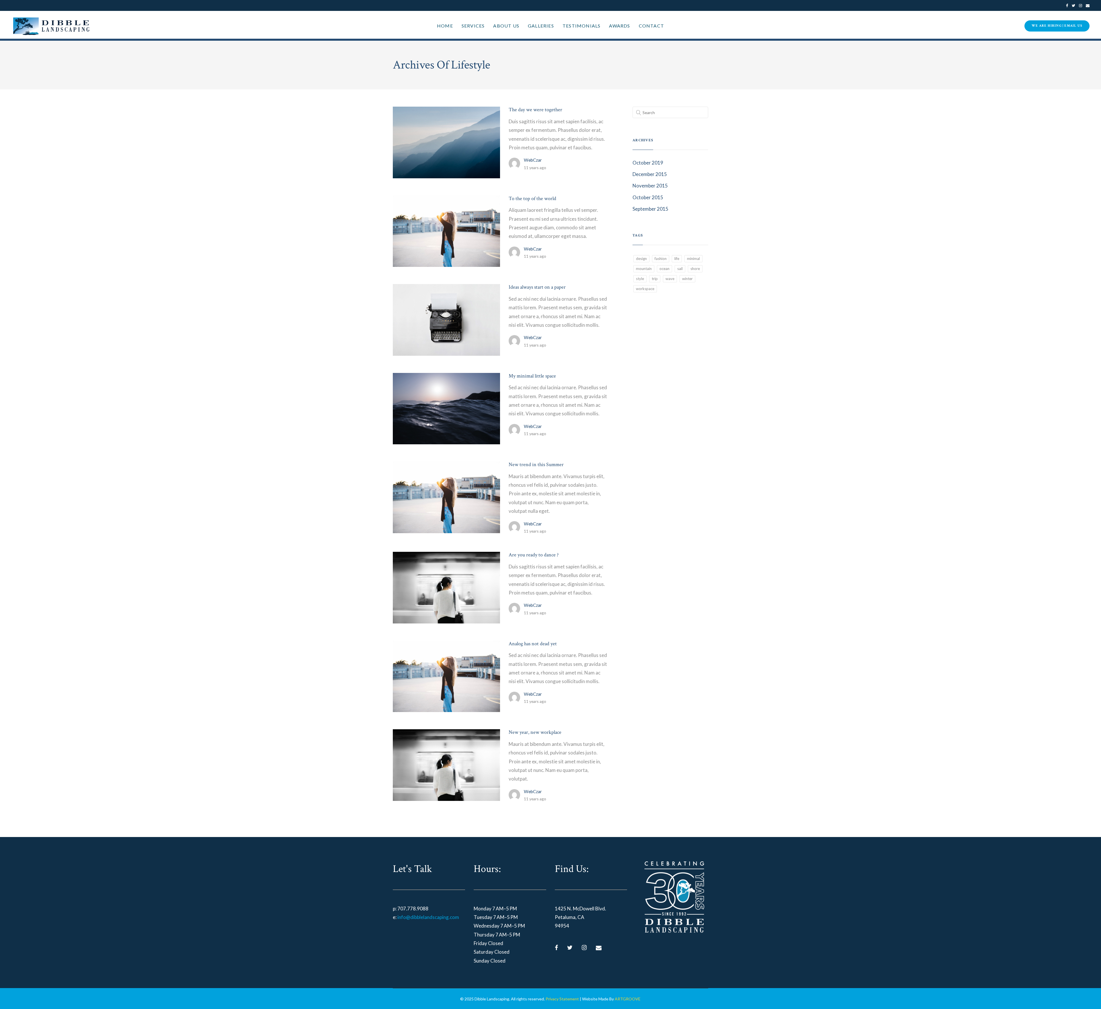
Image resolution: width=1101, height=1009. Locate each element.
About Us (506, 25)
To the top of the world (532, 198)
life (676, 258)
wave (669, 278)
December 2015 (650, 174)
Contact (651, 25)
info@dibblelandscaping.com (428, 917)
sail (680, 268)
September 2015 (650, 209)
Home (445, 25)
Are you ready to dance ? (534, 555)
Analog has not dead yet (533, 643)
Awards (619, 25)
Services (473, 25)
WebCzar (533, 160)
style (640, 278)
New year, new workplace (535, 732)
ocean (664, 268)
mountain (644, 268)
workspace (645, 288)
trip (655, 278)
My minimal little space (532, 376)
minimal (693, 258)
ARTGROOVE (628, 998)
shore (695, 268)
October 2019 (648, 163)
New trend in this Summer (536, 464)
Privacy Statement (562, 998)
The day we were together (535, 109)
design (641, 258)
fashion (661, 258)
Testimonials (581, 25)
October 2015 (648, 197)
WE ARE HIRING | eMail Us (1057, 26)
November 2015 (650, 186)
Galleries (541, 25)
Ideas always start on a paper (537, 287)
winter (687, 278)
